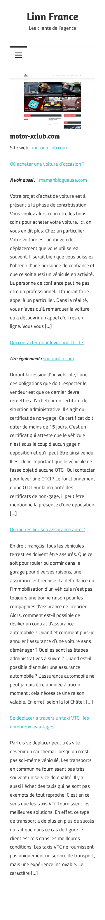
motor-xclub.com (49, 147)
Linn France (52, 16)
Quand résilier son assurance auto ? (47, 529)
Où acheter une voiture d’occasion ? (47, 164)
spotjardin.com (58, 358)
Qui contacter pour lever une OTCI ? (47, 342)
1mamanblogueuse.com (61, 180)
